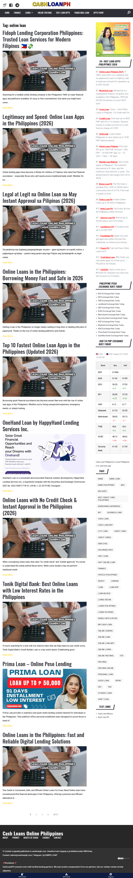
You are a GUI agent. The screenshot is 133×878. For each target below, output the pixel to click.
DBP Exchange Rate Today (109, 308)
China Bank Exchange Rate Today (111, 332)
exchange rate (105, 550)
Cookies (46, 837)
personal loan (105, 674)
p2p (121, 656)
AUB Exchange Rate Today (109, 329)
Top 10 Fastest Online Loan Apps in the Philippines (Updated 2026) (41, 348)
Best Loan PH (103, 717)
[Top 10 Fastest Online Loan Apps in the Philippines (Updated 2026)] (45, 377)
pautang (102, 662)
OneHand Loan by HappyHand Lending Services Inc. (41, 426)
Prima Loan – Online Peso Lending (37, 664)
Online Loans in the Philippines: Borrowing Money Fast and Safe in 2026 (43, 275)
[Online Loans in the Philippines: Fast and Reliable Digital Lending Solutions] (45, 766)
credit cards (104, 537)
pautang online (106, 668)
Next (55, 814)
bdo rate (102, 491)
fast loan (103, 556)
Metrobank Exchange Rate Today (111, 315)
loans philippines (107, 606)
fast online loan (106, 562)
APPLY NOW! (99, 12)
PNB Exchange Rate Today (109, 301)
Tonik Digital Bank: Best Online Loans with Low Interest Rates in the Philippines (40, 590)
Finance (17, 12)
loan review (104, 593)
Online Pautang (45, 12)
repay (118, 680)
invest (101, 581)
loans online (104, 600)
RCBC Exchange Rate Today (109, 311)
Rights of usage (31, 837)
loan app (114, 587)
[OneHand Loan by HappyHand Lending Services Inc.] (45, 454)
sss (110, 687)
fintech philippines (107, 575)
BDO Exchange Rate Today (109, 294)
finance (102, 568)
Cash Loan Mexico (105, 714)
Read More (8, 107)
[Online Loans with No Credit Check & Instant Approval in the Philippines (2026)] (45, 538)
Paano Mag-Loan (81, 12)
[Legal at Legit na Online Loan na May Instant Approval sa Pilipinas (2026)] (45, 226)
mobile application (107, 618)
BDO (123, 485)
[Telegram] (17, 5)
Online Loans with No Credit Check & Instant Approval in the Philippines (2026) (40, 506)
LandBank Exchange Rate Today (111, 304)
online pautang (106, 656)
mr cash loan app (104, 466)
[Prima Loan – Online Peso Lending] (45, 689)
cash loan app (105, 525)
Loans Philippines (122, 462)
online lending (105, 631)
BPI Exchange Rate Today (108, 297)
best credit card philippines (106, 498)
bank (100, 479)
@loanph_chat (49, 855)
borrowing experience (109, 506)
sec (100, 687)
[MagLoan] (4, 5)
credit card (120, 531)
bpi (99, 512)
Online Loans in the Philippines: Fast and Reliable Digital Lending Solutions (43, 738)
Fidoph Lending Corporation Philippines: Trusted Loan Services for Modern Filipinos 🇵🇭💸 (43, 39)
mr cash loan (105, 624)
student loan (105, 693)
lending (115, 581)
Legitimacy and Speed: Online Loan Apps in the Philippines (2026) (43, 120)
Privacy (15, 837)
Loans (28, 12)
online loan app (106, 643)
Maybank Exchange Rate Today (111, 325)
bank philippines (106, 485)
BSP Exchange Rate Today (109, 322)
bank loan (114, 479)
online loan (104, 637)
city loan (103, 531)
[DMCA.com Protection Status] (123, 859)
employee (102, 543)
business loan (114, 512)
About (5, 837)
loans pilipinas (105, 612)
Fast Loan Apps (63, 12)
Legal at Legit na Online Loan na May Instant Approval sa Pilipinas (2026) (40, 197)
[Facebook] (11, 5)
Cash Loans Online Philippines (33, 833)
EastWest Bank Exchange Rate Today (113, 336)
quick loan (103, 680)
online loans (104, 649)
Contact (57, 837)
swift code (103, 699)
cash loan (103, 519)
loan (100, 587)
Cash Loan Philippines (105, 462)
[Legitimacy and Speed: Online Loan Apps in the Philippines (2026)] (45, 148)
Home (7, 12)
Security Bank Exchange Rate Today (113, 318)
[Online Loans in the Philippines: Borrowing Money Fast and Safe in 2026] (45, 303)
